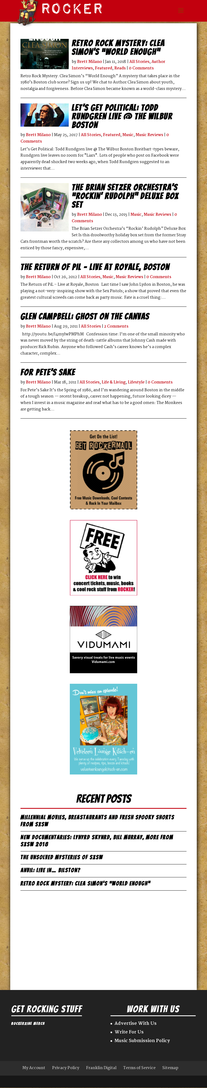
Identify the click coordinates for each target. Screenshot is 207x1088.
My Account (33, 1068)
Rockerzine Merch (28, 1024)
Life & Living (114, 382)
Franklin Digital (101, 1068)
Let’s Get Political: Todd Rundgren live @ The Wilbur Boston (122, 116)
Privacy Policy (65, 1068)
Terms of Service (139, 1068)
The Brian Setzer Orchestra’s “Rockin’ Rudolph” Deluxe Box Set (125, 196)
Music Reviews (149, 135)
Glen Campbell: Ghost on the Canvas (84, 316)
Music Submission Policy (142, 1041)
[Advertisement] (103, 936)
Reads (120, 68)
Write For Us (129, 1032)
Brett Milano (89, 62)
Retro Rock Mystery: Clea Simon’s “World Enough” (118, 47)
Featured (103, 68)
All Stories (139, 62)
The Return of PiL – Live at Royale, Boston (95, 267)
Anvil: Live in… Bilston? (50, 870)
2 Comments (116, 326)
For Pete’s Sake (47, 372)
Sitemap (170, 1068)
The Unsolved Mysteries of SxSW (61, 857)
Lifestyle (136, 382)
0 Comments (141, 68)
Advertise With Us (136, 1023)
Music (127, 135)
